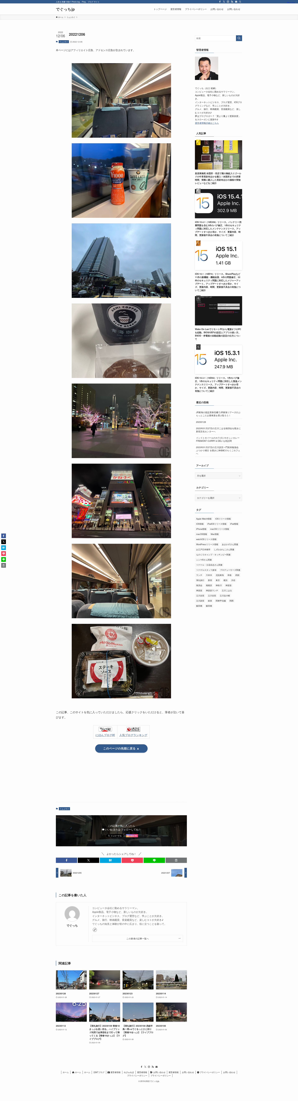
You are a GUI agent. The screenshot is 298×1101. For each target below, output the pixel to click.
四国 (237, 575)
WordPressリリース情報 (207, 544)
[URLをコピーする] (176, 860)
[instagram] (228, 1)
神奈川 (219, 585)
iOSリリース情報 (223, 518)
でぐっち (72, 925)
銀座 (210, 600)
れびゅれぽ (129, 1072)
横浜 (226, 580)
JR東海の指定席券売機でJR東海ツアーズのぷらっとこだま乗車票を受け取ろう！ (218, 414)
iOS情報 (200, 523)
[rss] (232, 1)
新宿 (210, 580)
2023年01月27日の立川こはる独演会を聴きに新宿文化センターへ (218, 430)
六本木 (209, 575)
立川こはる (227, 590)
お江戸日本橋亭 (203, 549)
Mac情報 (215, 534)
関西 (232, 600)
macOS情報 (201, 534)
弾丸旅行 (200, 580)
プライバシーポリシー (209, 1072)
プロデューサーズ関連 (230, 569)
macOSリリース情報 (219, 528)
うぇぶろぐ (63, 41)
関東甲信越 (221, 600)
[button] (66, 860)
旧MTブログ (98, 1072)
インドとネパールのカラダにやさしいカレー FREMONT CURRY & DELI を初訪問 (217, 439)
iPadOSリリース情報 (216, 523)
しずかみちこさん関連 (224, 549)
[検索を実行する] (239, 38)
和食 (230, 575)
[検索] (240, 1)
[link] (95, 930)
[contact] (236, 1)
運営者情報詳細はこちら (207, 122)
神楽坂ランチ (212, 590)
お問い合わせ (159, 1072)
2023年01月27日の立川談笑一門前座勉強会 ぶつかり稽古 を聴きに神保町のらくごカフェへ (218, 450)
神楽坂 (229, 585)
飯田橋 (199, 605)
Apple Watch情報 (204, 518)
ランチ (199, 575)
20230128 (201, 421)
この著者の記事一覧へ (137, 938)
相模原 (209, 585)
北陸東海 (220, 575)
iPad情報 (234, 523)
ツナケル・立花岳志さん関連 (209, 564)
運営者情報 (115, 1072)
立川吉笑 (200, 595)
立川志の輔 (225, 595)
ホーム (66, 1072)
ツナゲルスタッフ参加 (206, 569)
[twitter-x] (224, 1)
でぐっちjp (65, 9)
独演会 (199, 585)
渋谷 (233, 580)
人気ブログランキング (133, 735)
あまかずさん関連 (230, 544)
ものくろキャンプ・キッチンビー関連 (213, 554)
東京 (218, 580)
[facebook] (220, 1)
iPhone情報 (201, 528)
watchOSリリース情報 (206, 539)
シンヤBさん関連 (204, 559)
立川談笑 (200, 600)
